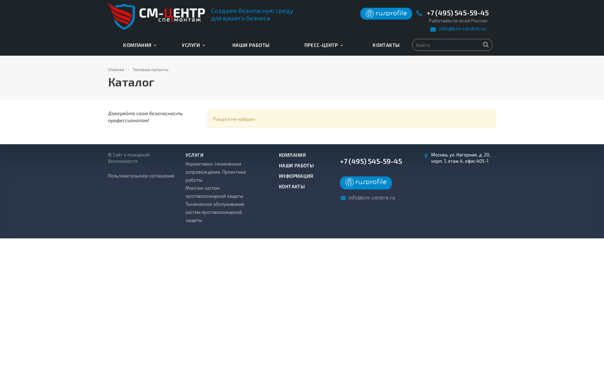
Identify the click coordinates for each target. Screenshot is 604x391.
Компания (138, 45)
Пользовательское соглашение (141, 176)
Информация (296, 176)
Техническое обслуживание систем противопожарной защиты (215, 212)
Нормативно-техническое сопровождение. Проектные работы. (216, 172)
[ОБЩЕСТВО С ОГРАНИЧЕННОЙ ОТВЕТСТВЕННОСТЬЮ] (386, 15)
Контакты (386, 45)
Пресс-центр (322, 45)
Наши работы (251, 45)
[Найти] (486, 44)
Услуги (192, 45)
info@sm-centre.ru (462, 28)
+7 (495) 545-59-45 (458, 12)
